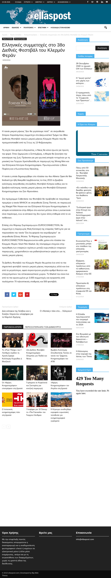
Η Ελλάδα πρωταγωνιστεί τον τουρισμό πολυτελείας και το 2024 (83, 319)
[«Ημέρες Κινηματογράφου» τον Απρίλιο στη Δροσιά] (61, 372)
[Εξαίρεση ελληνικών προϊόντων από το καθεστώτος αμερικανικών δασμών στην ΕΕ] (102, 264)
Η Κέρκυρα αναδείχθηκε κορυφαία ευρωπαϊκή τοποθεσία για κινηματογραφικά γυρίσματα (61, 415)
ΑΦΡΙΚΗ (50, 2)
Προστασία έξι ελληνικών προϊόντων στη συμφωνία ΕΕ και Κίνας (83, 288)
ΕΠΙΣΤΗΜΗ (42, 27)
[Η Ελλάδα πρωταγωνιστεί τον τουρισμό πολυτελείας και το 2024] (102, 318)
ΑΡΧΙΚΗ (6, 27)
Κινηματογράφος (20, 39)
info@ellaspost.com (85, 539)
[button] (105, 27)
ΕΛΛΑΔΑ (18, 2)
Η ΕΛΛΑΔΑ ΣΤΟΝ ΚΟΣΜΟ (60, 27)
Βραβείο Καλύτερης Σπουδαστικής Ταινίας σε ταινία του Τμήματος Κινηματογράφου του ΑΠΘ (61, 356)
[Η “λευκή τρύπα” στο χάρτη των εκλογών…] (102, 82)
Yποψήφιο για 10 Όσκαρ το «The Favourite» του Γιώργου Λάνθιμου (36, 412)
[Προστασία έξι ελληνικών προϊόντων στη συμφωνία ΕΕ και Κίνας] (102, 287)
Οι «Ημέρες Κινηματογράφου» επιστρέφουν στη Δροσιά (12, 385)
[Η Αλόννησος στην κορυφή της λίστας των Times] (102, 355)
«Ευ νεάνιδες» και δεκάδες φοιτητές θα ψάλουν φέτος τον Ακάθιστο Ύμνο (84, 192)
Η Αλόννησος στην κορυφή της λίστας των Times (84, 354)
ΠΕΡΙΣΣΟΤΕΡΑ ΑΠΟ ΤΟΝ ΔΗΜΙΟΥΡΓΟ (43, 327)
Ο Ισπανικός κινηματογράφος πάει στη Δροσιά (11, 412)
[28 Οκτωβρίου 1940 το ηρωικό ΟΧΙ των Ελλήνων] (102, 67)
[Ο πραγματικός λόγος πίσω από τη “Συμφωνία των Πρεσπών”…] (102, 96)
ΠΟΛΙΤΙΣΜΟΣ (29, 27)
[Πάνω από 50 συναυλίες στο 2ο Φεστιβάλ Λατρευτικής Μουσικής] (102, 171)
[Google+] (92, 2)
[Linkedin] (102, 2)
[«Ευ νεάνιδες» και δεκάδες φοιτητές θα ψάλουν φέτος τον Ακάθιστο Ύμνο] (102, 191)
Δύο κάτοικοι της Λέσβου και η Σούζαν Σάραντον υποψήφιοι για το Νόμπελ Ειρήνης (17, 314)
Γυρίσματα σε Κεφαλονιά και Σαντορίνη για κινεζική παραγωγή (36, 385)
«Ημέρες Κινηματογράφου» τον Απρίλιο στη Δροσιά (60, 385)
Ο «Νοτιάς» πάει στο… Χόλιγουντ (56, 311)
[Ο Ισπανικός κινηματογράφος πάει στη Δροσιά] (12, 399)
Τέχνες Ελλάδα (7, 39)
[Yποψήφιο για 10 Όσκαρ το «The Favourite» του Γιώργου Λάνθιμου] (37, 399)
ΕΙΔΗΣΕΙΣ (15, 27)
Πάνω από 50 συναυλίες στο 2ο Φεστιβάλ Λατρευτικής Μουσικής (82, 173)
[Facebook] (88, 2)
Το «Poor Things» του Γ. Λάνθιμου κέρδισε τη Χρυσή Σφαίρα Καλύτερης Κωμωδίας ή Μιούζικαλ (12, 356)
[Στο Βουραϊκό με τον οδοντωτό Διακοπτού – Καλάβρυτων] (102, 338)
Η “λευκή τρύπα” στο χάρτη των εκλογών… (83, 80)
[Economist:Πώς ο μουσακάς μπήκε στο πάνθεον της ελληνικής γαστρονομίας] (102, 245)
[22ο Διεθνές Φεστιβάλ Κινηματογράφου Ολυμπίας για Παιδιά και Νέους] (37, 340)
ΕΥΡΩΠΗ (27, 2)
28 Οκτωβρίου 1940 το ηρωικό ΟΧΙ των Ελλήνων (84, 66)
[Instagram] (97, 2)
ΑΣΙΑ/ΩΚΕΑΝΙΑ (63, 2)
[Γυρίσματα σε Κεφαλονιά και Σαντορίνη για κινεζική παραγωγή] (37, 372)
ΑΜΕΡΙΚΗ (38, 2)
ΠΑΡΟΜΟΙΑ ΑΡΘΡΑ (13, 327)
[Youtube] (107, 2)
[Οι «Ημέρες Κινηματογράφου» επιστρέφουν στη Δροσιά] (12, 372)
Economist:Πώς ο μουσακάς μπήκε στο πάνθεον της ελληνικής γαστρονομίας (84, 246)
